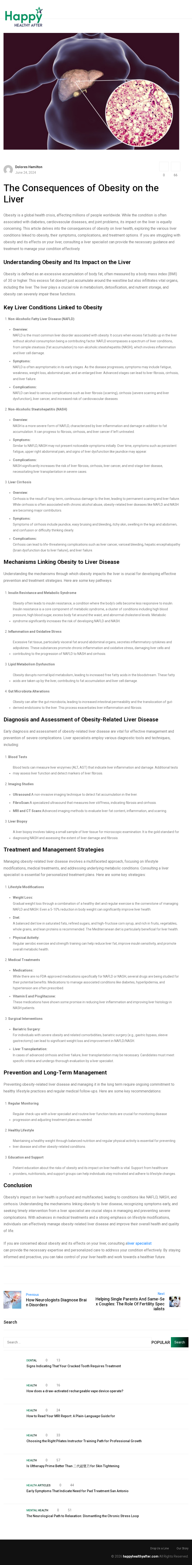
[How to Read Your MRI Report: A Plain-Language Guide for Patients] (13, 1416)
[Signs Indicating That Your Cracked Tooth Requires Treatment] (13, 1366)
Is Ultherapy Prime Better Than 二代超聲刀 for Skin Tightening (72, 1466)
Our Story (182, 1548)
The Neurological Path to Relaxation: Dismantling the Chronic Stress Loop (82, 1516)
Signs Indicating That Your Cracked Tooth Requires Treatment (73, 1366)
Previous (32, 1295)
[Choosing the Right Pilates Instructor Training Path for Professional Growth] (13, 1441)
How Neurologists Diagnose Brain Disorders (56, 1302)
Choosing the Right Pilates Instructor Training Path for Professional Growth (84, 1441)
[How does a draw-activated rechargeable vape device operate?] (13, 1391)
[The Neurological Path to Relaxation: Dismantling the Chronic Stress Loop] (13, 1516)
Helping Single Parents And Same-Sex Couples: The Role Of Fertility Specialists (130, 1304)
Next (161, 1294)
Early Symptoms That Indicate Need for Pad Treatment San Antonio (77, 1491)
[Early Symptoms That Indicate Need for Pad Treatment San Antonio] (13, 1491)
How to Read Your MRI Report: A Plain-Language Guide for (70, 1416)
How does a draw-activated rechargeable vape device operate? (74, 1391)
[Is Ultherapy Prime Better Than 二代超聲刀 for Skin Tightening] (13, 1466)
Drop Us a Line (159, 1548)
